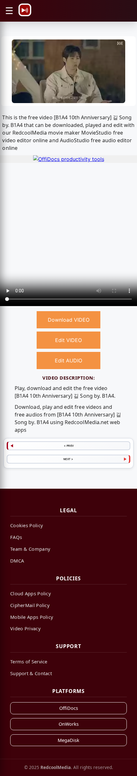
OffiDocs (68, 708)
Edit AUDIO (68, 360)
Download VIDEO (69, 320)
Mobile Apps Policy (31, 617)
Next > (68, 459)
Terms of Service (28, 661)
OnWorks (69, 724)
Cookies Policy (26, 525)
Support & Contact (31, 673)
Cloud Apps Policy (30, 593)
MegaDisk (68, 740)
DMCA (17, 560)
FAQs (16, 537)
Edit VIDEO (68, 340)
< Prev (69, 445)
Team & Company (30, 549)
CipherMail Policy (30, 605)
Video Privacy (25, 628)
